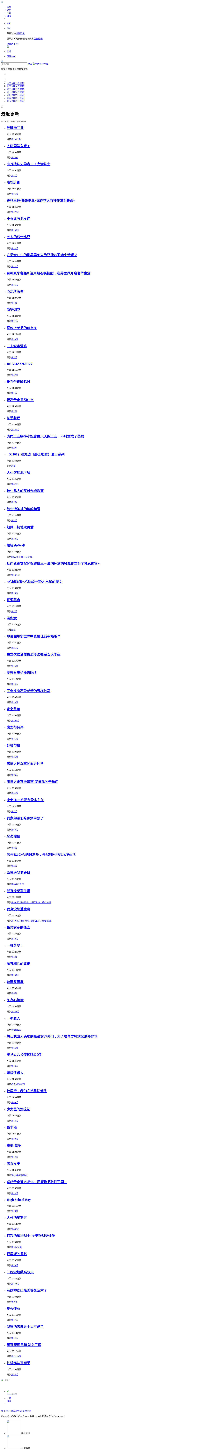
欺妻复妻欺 (15, 982)
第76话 (14, 1265)
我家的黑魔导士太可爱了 (25, 1326)
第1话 (14, 303)
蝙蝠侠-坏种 (16, 545)
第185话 (15, 975)
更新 (9, 10)
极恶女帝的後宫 (18, 927)
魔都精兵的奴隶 (18, 963)
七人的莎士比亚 (18, 237)
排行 (9, 13)
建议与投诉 (16, 1411)
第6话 (14, 993)
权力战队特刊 (18, 1084)
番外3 (14, 1302)
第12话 (14, 1157)
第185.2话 (16, 139)
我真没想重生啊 (18, 891)
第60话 (14, 1102)
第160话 (15, 429)
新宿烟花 (13, 309)
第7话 (14, 502)
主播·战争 (14, 1145)
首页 (9, 7)
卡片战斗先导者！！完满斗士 (28, 164)
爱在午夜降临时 (18, 381)
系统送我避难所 (18, 873)
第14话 (14, 1121)
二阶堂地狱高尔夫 (20, 1272)
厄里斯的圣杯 (17, 1254)
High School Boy (19, 1200)
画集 (13, 466)
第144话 (15, 1283)
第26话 (14, 593)
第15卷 (14, 157)
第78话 (14, 702)
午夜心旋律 (15, 1000)
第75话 (14, 775)
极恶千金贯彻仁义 (20, 400)
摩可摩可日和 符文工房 (24, 1345)
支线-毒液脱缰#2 (19, 1175)
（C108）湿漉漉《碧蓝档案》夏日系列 (36, 454)
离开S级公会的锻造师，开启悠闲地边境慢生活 (41, 854)
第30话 (14, 1139)
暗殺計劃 (13, 182)
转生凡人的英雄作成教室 (25, 491)
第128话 (15, 1011)
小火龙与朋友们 (18, 219)
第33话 (14, 539)
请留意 (12, 618)
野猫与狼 (13, 745)
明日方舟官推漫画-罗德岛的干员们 (32, 782)
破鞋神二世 (15, 128)
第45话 (14, 739)
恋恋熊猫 (13, 836)
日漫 (9, 16)
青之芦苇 (13, 709)
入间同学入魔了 (18, 146)
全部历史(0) (12, 44)
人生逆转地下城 (18, 472)
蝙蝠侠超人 (15, 1073)
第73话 (14, 1211)
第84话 (14, 793)
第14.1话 (15, 575)
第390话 (15, 720)
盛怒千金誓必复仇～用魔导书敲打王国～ (37, 1182)
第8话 (14, 848)
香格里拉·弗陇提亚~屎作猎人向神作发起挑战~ (41, 200)
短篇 (13, 629)
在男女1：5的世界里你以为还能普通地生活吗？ (42, 255)
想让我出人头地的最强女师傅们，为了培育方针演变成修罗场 (52, 1036)
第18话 (14, 939)
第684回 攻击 (17, 884)
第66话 (14, 1048)
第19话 (14, 1066)
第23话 (14, 266)
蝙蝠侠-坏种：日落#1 (21, 557)
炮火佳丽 (13, 1308)
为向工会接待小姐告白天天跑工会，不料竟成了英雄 (45, 436)
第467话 (15, 1229)
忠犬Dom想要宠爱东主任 (25, 800)
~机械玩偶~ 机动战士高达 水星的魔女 (34, 582)
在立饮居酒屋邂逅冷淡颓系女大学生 (34, 654)
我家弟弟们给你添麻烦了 (25, 818)
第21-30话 (16, 1356)
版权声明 (26, 1411)
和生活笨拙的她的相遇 (23, 509)
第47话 (14, 375)
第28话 (14, 1193)
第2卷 (14, 448)
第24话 (14, 684)
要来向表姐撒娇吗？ (22, 672)
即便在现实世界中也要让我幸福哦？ (34, 636)
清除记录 (20, 33)
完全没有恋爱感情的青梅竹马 (28, 691)
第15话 (14, 666)
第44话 (14, 248)
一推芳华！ (15, 945)
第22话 (14, 321)
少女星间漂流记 (18, 1109)
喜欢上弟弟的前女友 (22, 328)
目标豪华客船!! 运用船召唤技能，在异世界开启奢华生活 (49, 273)
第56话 (14, 194)
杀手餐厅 (13, 418)
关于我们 (5, 1411)
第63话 (14, 830)
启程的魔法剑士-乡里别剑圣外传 (31, 1236)
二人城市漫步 (17, 346)
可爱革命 (13, 600)
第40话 (14, 339)
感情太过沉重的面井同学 (25, 763)
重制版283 (16, 1030)
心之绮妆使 (15, 291)
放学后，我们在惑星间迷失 (27, 1091)
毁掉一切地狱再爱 (20, 527)
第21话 (14, 648)
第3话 (14, 175)
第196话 (15, 230)
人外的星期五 (17, 1217)
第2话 (14, 520)
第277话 (15, 212)
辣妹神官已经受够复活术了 (27, 1290)
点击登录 (38, 38)
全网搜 (45, 64)
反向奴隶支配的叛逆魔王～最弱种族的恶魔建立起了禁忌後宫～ (54, 563)
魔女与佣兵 (15, 727)
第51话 (14, 285)
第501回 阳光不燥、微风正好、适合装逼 (31, 902)
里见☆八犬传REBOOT (24, 1054)
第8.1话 (14, 484)
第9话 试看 (16, 1247)
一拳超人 (13, 1018)
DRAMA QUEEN (19, 364)
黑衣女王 (13, 1163)
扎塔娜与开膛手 (18, 1363)
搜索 (30, 64)
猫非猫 (12, 1127)
